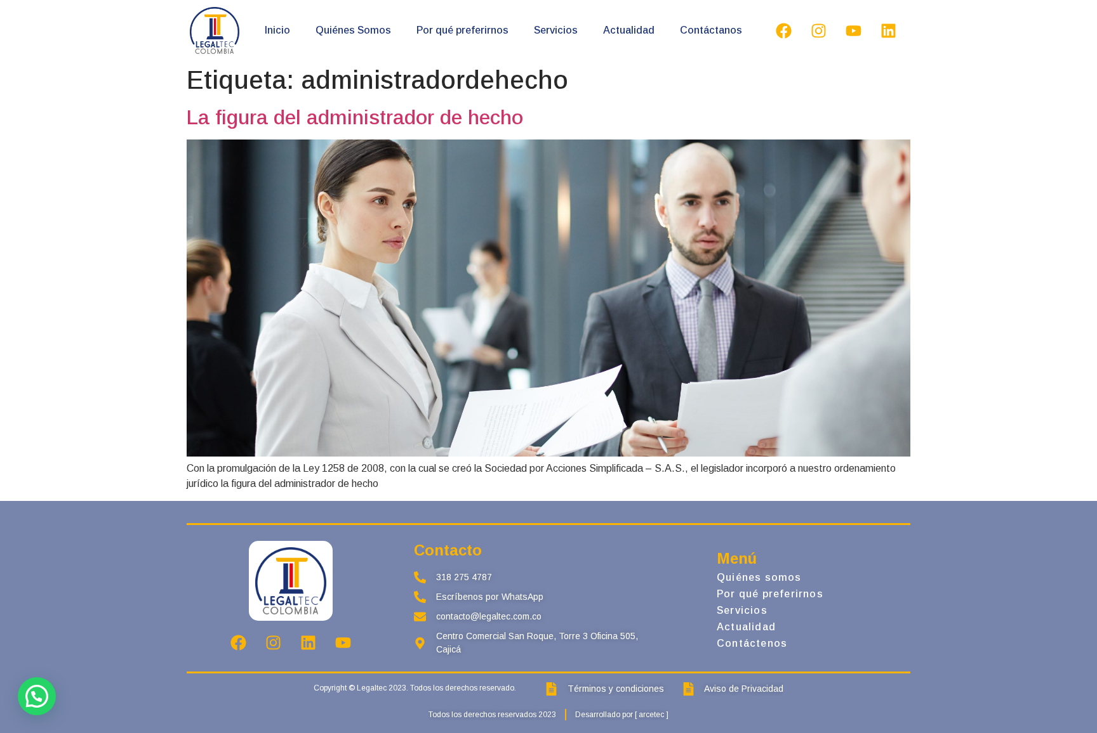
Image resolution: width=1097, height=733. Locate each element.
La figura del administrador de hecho (355, 117)
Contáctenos (752, 643)
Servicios (556, 30)
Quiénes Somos (353, 30)
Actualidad (629, 30)
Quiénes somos (759, 577)
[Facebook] (783, 30)
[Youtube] (853, 30)
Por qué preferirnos (462, 30)
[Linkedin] (888, 30)
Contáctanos (711, 30)
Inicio (277, 30)
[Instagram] (818, 30)
